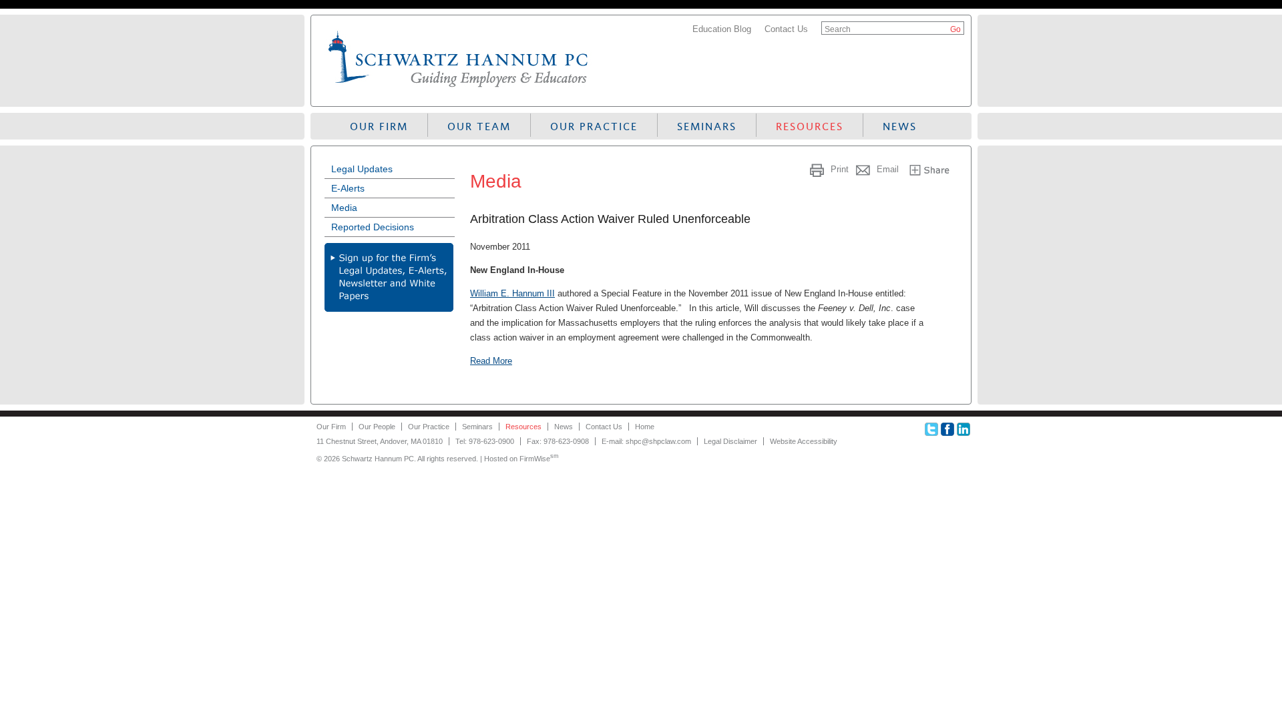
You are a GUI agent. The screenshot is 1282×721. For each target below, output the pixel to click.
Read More (491, 361)
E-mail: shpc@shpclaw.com (646, 441)
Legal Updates (362, 169)
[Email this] (864, 169)
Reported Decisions (372, 227)
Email (888, 169)
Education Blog (721, 29)
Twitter (931, 429)
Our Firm (379, 126)
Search (838, 29)
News (900, 126)
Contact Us (786, 29)
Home (644, 427)
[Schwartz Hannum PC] (459, 90)
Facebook (947, 429)
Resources (809, 126)
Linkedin (963, 429)
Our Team (479, 126)
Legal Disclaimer (730, 441)
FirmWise (539, 459)
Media (344, 207)
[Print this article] (818, 169)
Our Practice (594, 126)
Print (840, 169)
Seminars (706, 126)
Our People (377, 427)
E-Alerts (348, 188)
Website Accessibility (803, 441)
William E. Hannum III (512, 293)
